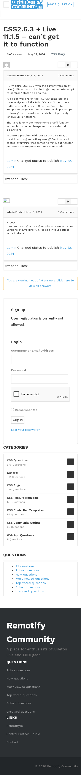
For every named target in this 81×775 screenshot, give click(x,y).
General (12, 472)
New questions (26, 574)
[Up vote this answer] (61, 201)
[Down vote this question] (74, 65)
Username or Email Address (32, 350)
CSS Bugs (58, 54)
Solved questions (28, 587)
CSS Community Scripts (23, 522)
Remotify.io (14, 725)
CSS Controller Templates (25, 510)
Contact (12, 742)
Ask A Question (60, 4)
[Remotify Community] (27, 4)
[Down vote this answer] (74, 201)
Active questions (28, 570)
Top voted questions (31, 583)
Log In (18, 420)
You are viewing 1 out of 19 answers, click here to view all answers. (40, 283)
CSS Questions (17, 460)
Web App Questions (20, 535)
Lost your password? (25, 429)
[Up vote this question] (61, 65)
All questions (25, 566)
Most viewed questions (32, 578)
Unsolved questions (30, 591)
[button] (6, 14)
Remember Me (26, 410)
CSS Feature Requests (22, 497)
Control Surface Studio (23, 734)
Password (18, 370)
